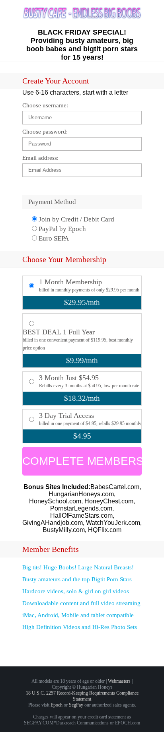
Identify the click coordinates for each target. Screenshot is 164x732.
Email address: (40, 158)
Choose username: (45, 105)
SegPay (76, 705)
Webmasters (119, 681)
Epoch (56, 705)
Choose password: (45, 131)
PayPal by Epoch (61, 229)
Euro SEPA (53, 238)
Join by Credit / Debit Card (75, 219)
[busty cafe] (82, 17)
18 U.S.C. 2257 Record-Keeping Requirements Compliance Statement (82, 696)
